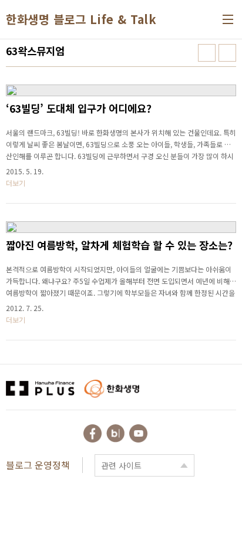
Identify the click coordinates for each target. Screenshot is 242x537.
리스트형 (227, 53)
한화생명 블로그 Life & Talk (81, 19)
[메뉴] (228, 19)
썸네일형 (207, 53)
